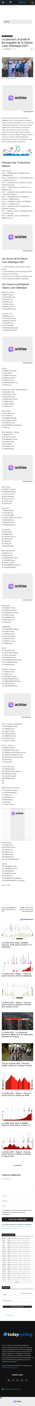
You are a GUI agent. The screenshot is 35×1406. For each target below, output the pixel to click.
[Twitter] (8, 53)
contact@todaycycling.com (9, 1367)
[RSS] (22, 1380)
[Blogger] (8, 1380)
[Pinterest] (12, 53)
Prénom (5, 1294)
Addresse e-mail (7, 1300)
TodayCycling (9, 1315)
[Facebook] (3, 53)
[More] (24, 53)
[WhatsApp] (16, 53)
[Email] (20, 53)
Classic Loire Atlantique (13, 7)
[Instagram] (17, 1380)
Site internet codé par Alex (12, 1389)
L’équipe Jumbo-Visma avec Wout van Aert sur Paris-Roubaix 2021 (26, 909)
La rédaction (7, 49)
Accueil (3, 7)
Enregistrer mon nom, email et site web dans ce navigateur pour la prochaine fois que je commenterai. (16, 1212)
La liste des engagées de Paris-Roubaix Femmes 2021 (9, 909)
